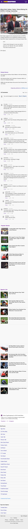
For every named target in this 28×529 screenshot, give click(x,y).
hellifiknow (6, 118)
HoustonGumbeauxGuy (9, 131)
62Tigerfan (6, 208)
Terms (21, 519)
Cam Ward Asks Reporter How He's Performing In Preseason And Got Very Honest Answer (17, 364)
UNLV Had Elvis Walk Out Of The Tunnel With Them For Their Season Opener (17, 302)
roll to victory (6, 173)
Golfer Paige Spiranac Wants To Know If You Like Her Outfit (16, 255)
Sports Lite (4, 289)
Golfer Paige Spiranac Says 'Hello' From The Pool (16, 293)
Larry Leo (3, 12)
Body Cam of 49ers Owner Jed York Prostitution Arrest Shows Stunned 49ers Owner (17, 264)
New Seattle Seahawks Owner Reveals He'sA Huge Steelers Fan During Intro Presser (17, 381)
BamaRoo (5, 184)
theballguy (7, 216)
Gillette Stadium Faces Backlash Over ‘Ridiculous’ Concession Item (17, 310)
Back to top (3, 515)
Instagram (11, 421)
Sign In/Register (24, 515)
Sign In (20, 96)
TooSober (5, 164)
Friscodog (5, 104)
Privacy (6, 519)
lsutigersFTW (6, 138)
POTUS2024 (6, 157)
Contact (17, 519)
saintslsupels (7, 125)
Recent (26, 92)
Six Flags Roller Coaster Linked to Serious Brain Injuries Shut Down (16, 346)
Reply (5, 114)
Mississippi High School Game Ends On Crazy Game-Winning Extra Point (17, 318)
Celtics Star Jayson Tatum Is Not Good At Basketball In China (17, 389)
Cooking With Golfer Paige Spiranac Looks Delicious (17, 229)
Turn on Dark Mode (14, 523)
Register (25, 96)
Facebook (3, 421)
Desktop (15, 517)
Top (23, 92)
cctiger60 (7, 200)
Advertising (12, 519)
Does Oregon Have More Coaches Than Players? (17, 246)
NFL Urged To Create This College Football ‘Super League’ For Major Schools (17, 238)
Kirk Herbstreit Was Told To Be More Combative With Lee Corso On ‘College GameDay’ (18, 355)
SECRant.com (25, 88)
